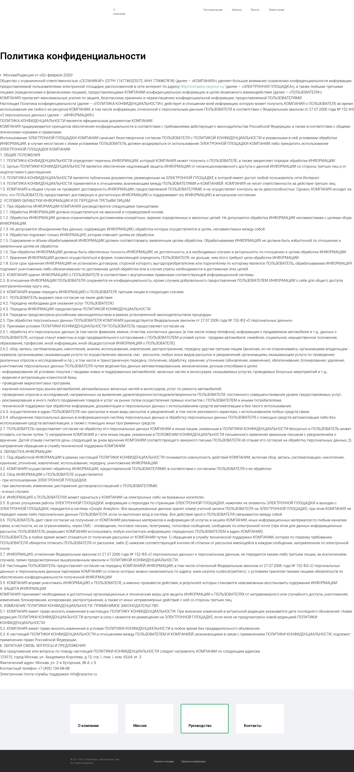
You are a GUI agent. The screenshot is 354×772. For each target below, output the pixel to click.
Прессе (255, 9)
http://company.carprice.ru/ (203, 86)
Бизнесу (237, 9)
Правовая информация (193, 761)
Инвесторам (276, 9)
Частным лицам (213, 9)
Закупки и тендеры (164, 761)
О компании (119, 11)
